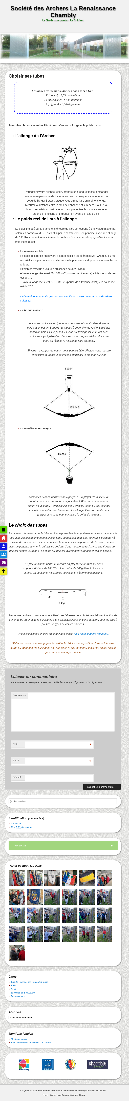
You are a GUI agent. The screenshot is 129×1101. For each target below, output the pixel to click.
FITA (13, 989)
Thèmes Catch (77, 1095)
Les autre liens (18, 996)
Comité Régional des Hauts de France (29, 982)
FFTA (13, 985)
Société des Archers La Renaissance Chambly (63, 12)
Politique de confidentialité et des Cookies (31, 1042)
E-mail (16, 760)
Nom (15, 744)
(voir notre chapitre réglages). (91, 633)
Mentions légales (19, 1039)
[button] (63, 845)
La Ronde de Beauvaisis (23, 992)
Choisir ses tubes (27, 76)
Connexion (16, 823)
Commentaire (19, 695)
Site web (17, 777)
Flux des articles (21, 827)
